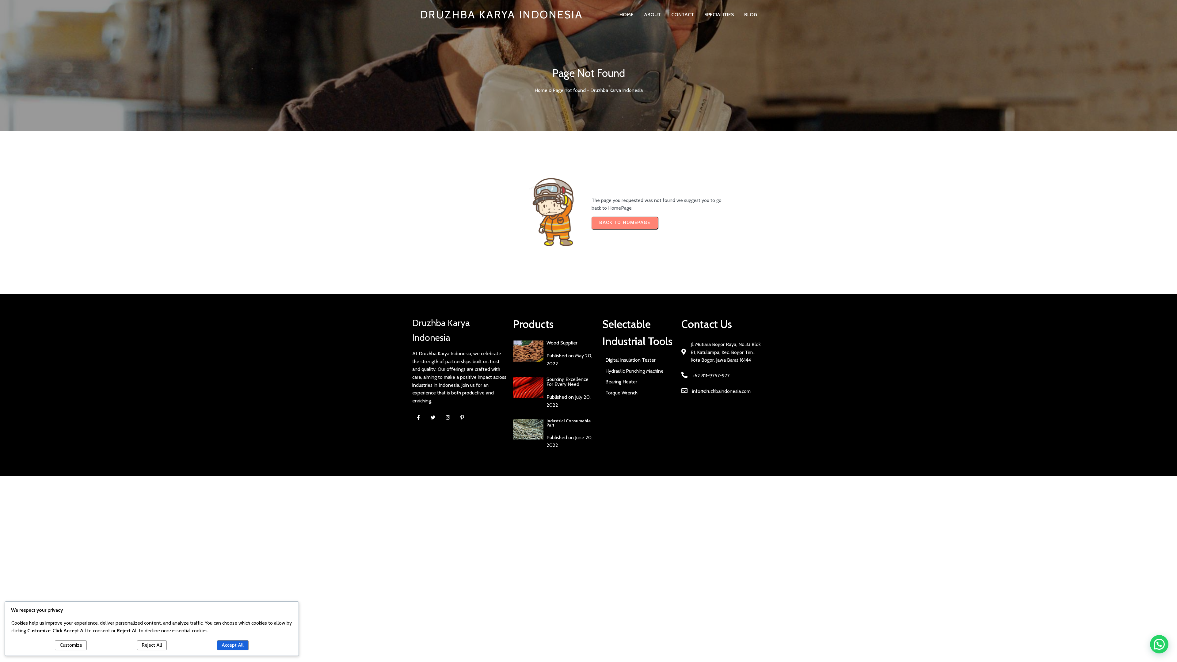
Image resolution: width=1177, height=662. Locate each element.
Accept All (233, 645)
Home (541, 90)
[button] (1159, 644)
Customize (71, 645)
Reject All (152, 645)
